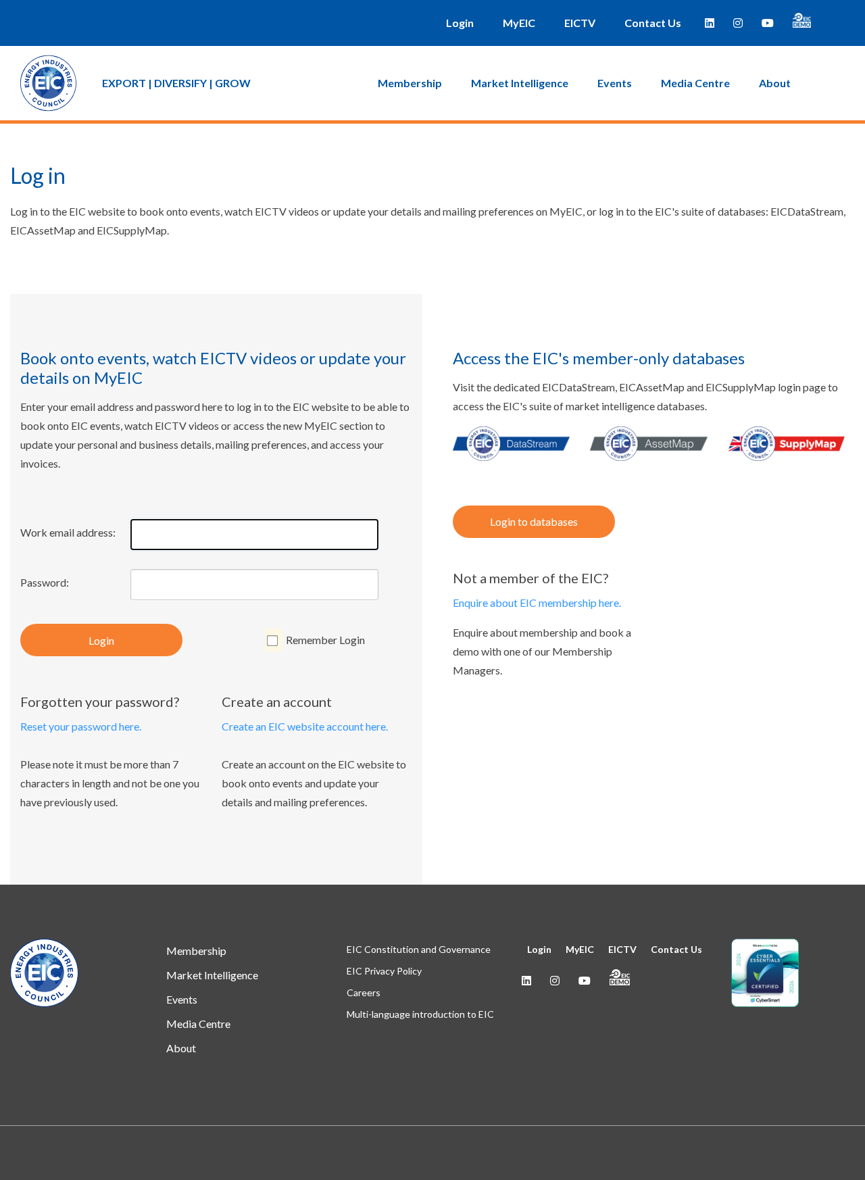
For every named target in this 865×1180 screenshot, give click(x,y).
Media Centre (695, 82)
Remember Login (325, 639)
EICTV (579, 22)
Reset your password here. (80, 726)
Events (614, 82)
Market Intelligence (519, 82)
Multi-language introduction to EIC (420, 1014)
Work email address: (68, 532)
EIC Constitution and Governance (419, 949)
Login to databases (534, 521)
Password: (44, 582)
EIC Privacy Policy (384, 971)
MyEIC (519, 22)
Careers (363, 992)
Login (460, 22)
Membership (410, 82)
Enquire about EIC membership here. (537, 602)
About (775, 82)
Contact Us (652, 22)
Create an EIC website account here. (305, 726)
